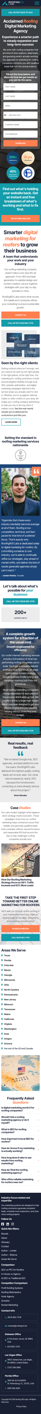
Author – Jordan (9, 1250)
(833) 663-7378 (14, 1317)
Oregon (8, 1038)
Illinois (7, 970)
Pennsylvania (11, 994)
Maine (7, 1014)
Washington (10, 1029)
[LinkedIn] (7, 1224)
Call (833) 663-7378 (21, 937)
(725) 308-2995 (14, 1367)
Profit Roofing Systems (12, 1288)
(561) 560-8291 (13, 1388)
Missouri (8, 1004)
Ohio (6, 985)
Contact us (20, 315)
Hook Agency (7, 1296)
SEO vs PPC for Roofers (12, 1269)
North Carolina (11, 989)
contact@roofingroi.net (17, 1326)
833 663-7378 (13, 1346)
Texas (7, 955)
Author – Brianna (9, 1255)
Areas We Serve (9, 1259)
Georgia (8, 975)
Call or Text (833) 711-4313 (20, 12)
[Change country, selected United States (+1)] (5, 115)
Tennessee (9, 1009)
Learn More (11, 422)
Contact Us (20, 723)
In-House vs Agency (11, 1274)
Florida (7, 960)
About (4, 1238)
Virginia (8, 1024)
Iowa (6, 1033)
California (9, 1019)
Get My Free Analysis (20, 218)
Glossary (5, 1242)
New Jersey (10, 999)
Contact (5, 1246)
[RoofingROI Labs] (13, 3)
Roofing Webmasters (11, 1292)
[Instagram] (12, 1224)
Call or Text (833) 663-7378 (20, 323)
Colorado (9, 965)
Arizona (8, 1043)
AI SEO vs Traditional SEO (13, 1278)
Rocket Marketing (9, 1305)
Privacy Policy (21, 1406)
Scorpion (5, 1300)
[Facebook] (2, 1224)
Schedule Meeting (20, 929)
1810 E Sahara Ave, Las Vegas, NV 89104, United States (19, 1361)
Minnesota (9, 980)
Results (4, 1233)
